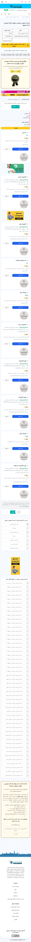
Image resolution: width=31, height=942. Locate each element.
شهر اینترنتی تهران (25, 17)
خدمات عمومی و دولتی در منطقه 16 (14, 647)
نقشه (14, 106)
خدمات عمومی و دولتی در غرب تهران (14, 687)
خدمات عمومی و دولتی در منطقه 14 (14, 639)
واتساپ (14, 834)
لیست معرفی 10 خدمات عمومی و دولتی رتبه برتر (15, 50)
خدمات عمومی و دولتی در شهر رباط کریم (14, 767)
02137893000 (12, 10)
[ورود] (6, 2)
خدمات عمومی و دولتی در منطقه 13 (14, 635)
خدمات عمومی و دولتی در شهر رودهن (14, 695)
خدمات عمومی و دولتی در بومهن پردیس (14, 719)
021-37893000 (15, 825)
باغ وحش (9, 54)
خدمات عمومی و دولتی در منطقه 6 (14, 607)
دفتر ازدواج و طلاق (14, 524)
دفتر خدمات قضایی (14, 548)
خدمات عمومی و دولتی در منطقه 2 (14, 591)
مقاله (15, 889)
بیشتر (6, 149)
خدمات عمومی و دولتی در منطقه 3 (14, 595)
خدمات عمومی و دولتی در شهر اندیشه (14, 703)
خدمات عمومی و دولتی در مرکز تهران (14, 679)
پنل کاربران (15, 896)
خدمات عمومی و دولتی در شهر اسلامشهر (14, 775)
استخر (17, 54)
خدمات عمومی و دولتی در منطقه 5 (14, 603)
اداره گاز (25, 54)
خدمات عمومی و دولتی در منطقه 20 (14, 663)
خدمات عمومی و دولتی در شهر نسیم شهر (14, 755)
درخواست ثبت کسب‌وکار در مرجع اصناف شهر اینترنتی (14, 829)
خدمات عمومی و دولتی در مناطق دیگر (14, 771)
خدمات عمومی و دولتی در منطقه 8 (14, 615)
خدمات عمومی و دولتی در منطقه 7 (14, 611)
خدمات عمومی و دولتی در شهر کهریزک (14, 743)
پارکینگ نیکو (23, 292)
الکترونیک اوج (22, 224)
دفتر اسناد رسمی (14, 544)
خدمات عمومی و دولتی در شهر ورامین (14, 759)
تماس (19, 149)
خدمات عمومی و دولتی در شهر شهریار (14, 699)
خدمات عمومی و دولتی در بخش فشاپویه (14, 731)
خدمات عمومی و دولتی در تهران (12, 17)
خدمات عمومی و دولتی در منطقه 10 (14, 623)
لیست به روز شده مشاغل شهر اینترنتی (15, 899)
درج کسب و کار (15, 886)
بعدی (13, 512)
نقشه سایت (15, 913)
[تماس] (25, 2)
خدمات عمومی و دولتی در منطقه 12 (14, 631)
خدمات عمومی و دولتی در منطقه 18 (14, 655)
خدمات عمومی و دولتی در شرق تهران (14, 683)
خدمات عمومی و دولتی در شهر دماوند (14, 727)
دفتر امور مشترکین (14, 540)
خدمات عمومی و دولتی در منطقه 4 (14, 599)
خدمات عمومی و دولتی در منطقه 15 (14, 643)
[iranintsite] (13, 936)
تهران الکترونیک (22, 397)
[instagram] (18, 936)
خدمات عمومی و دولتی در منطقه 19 (14, 659)
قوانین (15, 919)
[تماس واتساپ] (7, 10)
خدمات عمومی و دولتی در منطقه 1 (14, 587)
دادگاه (14, 536)
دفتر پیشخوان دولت (14, 532)
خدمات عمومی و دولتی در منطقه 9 (14, 619)
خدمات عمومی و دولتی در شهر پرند (14, 763)
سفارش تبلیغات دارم (15, 71)
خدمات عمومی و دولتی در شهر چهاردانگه (14, 707)
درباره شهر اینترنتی (15, 910)
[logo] (15, 6)
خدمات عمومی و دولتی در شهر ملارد (14, 751)
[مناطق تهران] (29, 2)
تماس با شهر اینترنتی (15, 907)
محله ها (15, 893)
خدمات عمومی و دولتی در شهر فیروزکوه (14, 735)
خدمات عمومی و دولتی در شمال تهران (14, 675)
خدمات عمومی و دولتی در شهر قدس (14, 711)
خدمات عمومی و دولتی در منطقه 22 (14, 671)
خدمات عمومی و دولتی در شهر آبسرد (14, 715)
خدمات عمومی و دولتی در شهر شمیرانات (14, 747)
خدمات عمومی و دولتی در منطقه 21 (14, 667)
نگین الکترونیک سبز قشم (20, 466)
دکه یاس (27, 113)
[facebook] (15, 936)
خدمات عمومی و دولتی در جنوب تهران (14, 691)
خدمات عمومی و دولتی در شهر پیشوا (14, 723)
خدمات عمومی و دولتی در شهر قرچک (14, 739)
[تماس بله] (5, 10)
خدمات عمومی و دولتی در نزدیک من (14, 583)
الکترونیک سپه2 (22, 324)
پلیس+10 (14, 528)
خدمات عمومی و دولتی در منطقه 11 (14, 627)
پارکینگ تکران (22, 433)
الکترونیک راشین (25, 122)
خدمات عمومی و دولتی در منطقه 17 (14, 651)
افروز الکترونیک (22, 361)
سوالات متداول (15, 916)
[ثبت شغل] (22, 2)
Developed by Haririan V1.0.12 (18, 940)
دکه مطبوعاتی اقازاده (21, 260)
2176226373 (26, 118)
